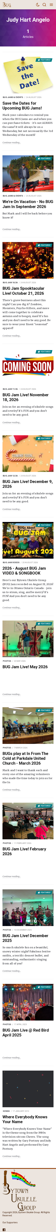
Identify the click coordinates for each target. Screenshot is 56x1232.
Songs (6, 1111)
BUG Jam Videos (11, 562)
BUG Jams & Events (13, 97)
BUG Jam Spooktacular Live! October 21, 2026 (23, 291)
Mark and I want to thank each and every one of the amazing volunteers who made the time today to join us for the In (27, 776)
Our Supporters (10, 1222)
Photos (7, 661)
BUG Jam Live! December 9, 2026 (27, 484)
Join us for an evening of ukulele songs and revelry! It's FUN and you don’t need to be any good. (27, 410)
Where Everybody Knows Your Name (24, 1119)
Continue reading (10, 142)
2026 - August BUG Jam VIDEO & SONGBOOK (24, 570)
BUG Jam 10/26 (10, 282)
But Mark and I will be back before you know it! (27, 215)
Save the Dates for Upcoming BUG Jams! (22, 105)
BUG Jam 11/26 (10, 389)
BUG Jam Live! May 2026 (25, 667)
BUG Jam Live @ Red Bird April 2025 (25, 1032)
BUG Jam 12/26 (10, 476)
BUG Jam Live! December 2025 (25, 938)
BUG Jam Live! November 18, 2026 (25, 397)
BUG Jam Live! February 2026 (24, 851)
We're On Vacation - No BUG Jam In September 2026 (27, 204)
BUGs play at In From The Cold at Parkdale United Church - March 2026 (25, 758)
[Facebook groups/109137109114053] (4, 1229)
